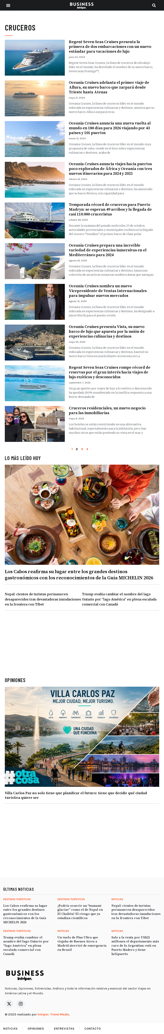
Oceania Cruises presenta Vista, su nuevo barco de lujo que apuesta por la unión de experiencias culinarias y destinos (107, 331)
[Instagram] (20, 1004)
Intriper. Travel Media (53, 1014)
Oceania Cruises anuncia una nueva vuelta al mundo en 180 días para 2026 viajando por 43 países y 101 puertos (110, 128)
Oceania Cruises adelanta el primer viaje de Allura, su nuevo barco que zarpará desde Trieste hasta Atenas (109, 87)
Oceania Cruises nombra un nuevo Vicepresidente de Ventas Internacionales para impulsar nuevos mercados (108, 291)
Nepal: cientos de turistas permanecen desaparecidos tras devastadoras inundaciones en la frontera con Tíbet (43, 599)
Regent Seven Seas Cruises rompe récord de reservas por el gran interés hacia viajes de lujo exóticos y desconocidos (109, 372)
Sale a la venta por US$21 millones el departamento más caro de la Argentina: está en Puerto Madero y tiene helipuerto (135, 945)
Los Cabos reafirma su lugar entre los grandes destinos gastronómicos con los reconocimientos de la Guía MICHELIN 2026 (79, 575)
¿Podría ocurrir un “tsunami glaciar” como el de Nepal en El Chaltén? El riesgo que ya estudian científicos (80, 912)
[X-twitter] (9, 1004)
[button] (8, 5)
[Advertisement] (82, 644)
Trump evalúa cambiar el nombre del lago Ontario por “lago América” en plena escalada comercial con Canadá (119, 599)
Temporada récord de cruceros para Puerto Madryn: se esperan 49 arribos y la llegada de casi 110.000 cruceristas (110, 209)
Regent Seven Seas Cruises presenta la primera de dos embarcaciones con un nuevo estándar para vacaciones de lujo (110, 47)
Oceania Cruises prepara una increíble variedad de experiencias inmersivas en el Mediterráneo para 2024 (107, 250)
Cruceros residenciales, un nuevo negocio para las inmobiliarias (107, 411)
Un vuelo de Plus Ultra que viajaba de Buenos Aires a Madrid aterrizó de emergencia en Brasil (82, 943)
